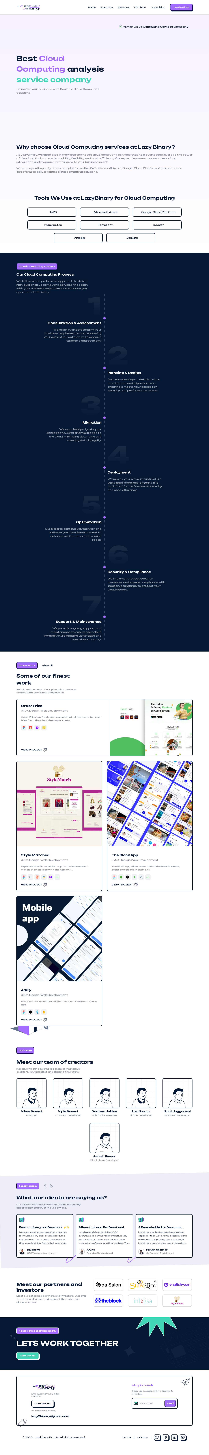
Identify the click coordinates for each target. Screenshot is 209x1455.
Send (170, 1403)
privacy (142, 1437)
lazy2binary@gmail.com (49, 1416)
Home (92, 7)
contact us (181, 7)
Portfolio (140, 7)
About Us (107, 7)
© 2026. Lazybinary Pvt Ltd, (53, 1437)
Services (123, 7)
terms (126, 1437)
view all (47, 665)
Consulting (158, 7)
